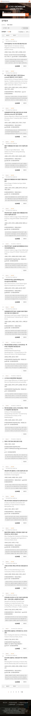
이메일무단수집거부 (23, 702)
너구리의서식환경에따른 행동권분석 (13, 378)
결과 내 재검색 (7, 12)
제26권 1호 (23, 259)
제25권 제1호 (18, 480)
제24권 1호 (23, 422)
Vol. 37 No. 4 (7, 56)
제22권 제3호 (18, 670)
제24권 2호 (23, 359)
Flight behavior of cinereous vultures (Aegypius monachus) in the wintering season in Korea (14, 47)
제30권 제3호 (18, 158)
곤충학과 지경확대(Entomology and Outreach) (15, 448)
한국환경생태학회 (8, 93)
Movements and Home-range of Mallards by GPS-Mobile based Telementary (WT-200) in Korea (16, 317)
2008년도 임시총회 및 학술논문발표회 (13, 644)
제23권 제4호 (18, 577)
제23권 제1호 (18, 612)
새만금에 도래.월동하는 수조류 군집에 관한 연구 (16, 471)
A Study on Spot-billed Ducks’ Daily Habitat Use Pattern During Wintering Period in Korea (14, 151)
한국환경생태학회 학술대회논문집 (12, 259)
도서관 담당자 (20, 704)
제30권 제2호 (18, 192)
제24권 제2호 (18, 511)
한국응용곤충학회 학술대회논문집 (12, 446)
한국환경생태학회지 (9, 91)
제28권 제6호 (18, 326)
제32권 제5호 (18, 125)
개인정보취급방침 (13, 702)
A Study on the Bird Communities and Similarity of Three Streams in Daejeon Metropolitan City (14, 504)
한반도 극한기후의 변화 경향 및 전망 (13, 441)
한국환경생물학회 (23, 56)
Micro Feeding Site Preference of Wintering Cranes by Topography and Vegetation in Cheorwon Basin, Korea (16, 538)
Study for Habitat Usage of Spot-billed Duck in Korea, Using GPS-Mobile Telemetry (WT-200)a (16, 252)
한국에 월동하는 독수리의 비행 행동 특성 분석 (15, 43)
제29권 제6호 (18, 290)
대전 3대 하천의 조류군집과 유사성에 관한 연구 (15, 500)
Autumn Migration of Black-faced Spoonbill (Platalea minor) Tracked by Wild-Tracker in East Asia (16, 118)
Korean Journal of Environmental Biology (14, 54)
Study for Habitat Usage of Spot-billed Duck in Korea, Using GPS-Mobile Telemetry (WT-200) (16, 218)
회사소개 (5, 702)
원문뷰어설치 (12, 704)
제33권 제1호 (18, 91)
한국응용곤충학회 (12, 452)
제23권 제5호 (18, 545)
